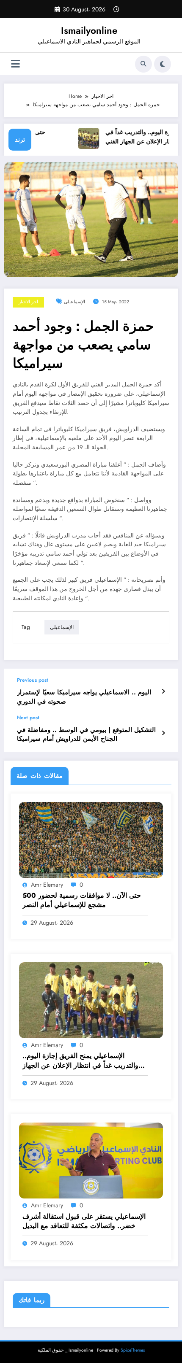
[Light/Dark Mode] (162, 64)
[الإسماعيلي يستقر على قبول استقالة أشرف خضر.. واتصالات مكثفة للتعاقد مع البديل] (91, 1160)
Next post (28, 718)
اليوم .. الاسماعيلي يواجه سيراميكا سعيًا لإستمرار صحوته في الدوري (84, 697)
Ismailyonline (89, 30)
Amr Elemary (47, 884)
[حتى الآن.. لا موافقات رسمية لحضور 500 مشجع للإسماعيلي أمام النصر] (91, 839)
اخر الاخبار (28, 302)
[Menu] (15, 64)
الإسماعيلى (74, 302)
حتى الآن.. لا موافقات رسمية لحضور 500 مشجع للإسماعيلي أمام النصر (81, 900)
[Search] (143, 64)
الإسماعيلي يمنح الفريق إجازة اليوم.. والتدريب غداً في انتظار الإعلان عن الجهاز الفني (80, 1060)
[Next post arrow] (163, 733)
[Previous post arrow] (163, 691)
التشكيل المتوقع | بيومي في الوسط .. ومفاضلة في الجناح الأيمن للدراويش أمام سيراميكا (86, 734)
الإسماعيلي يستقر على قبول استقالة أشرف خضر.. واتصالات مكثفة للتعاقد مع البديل (84, 1221)
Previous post (32, 680)
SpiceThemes (133, 1350)
